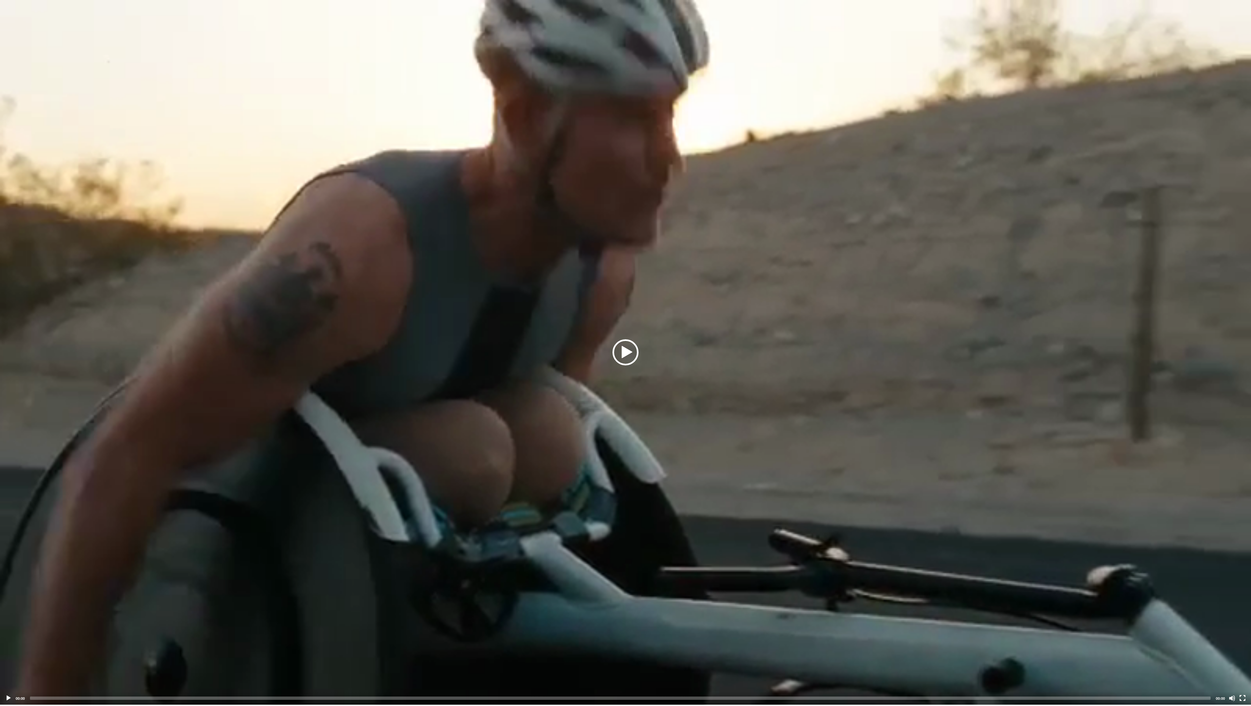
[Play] (8, 698)
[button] (625, 352)
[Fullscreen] (1242, 698)
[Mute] (1232, 698)
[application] (625, 352)
